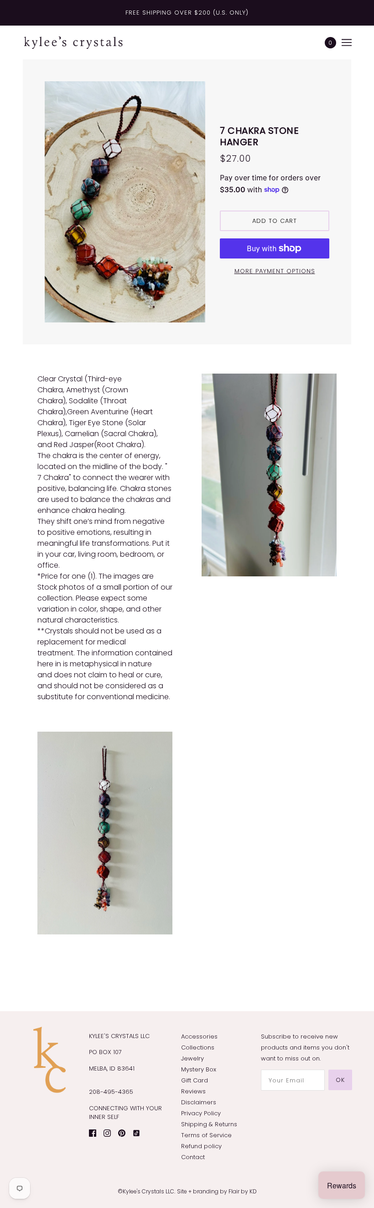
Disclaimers (198, 1102)
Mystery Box (198, 1069)
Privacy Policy (201, 1113)
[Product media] (104, 833)
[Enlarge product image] (125, 201)
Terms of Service (206, 1135)
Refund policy (201, 1146)
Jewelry (192, 1058)
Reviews (193, 1091)
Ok (340, 1080)
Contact (193, 1157)
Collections (197, 1047)
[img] (92, 1133)
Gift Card (194, 1080)
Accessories (199, 1036)
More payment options (274, 271)
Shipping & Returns (209, 1124)
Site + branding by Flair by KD (217, 1191)
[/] (73, 42)
